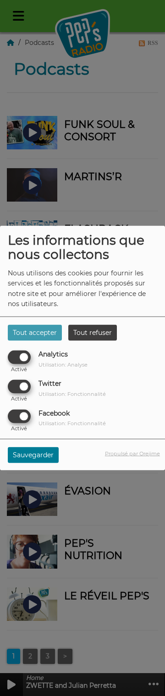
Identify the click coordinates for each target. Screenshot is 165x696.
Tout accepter (35, 333)
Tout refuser (92, 333)
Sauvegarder (33, 454)
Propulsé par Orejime (132, 453)
